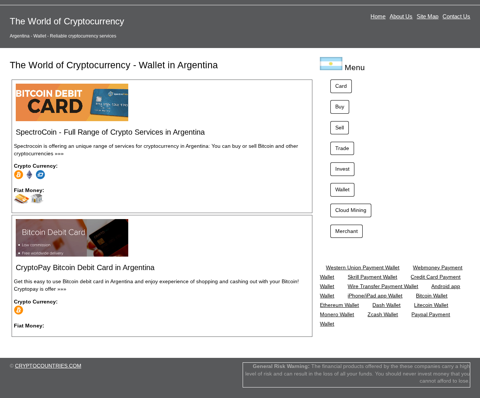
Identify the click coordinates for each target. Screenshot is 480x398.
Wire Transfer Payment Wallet (383, 286)
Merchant (346, 231)
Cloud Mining (350, 210)
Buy (339, 107)
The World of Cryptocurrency (67, 21)
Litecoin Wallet (431, 305)
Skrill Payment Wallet (372, 277)
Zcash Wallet (383, 314)
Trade (342, 148)
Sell (339, 128)
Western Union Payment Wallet (362, 267)
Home (378, 16)
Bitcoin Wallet (431, 296)
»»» (59, 153)
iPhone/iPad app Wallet (375, 296)
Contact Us (456, 16)
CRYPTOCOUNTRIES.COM (48, 366)
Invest (342, 169)
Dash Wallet (386, 305)
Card (341, 86)
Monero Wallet (337, 314)
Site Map (427, 16)
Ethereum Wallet (339, 305)
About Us (401, 16)
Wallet (342, 189)
